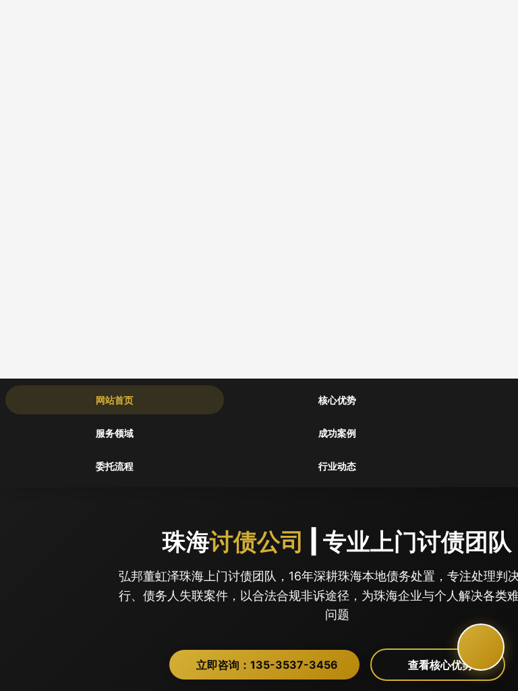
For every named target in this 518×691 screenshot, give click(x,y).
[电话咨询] (481, 647)
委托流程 (115, 466)
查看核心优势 (448, 664)
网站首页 (115, 400)
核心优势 (337, 400)
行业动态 (337, 466)
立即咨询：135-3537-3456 (271, 664)
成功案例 (337, 433)
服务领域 (115, 433)
